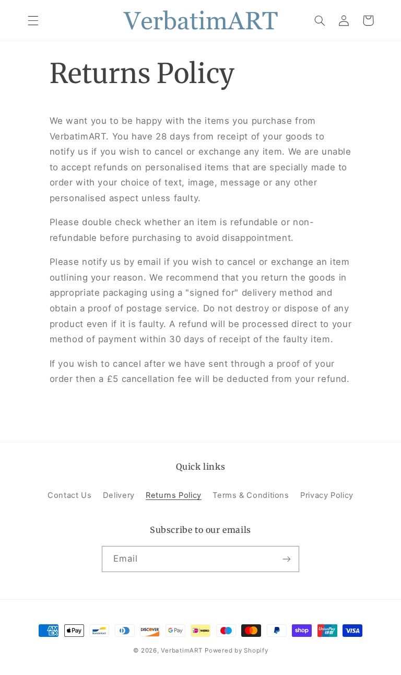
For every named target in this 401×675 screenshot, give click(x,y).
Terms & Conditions (251, 495)
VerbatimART (181, 650)
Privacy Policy (326, 495)
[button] (33, 20)
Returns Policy (174, 495)
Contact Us (69, 495)
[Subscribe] (287, 559)
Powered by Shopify (236, 650)
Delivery (119, 495)
